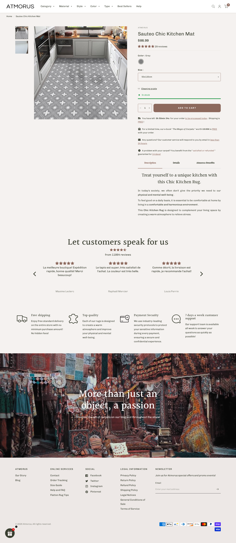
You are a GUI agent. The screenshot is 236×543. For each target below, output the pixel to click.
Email (158, 483)
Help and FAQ (57, 490)
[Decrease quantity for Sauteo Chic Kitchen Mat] (140, 108)
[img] (118, 249)
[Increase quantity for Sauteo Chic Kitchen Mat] (149, 108)
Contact (54, 475)
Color (93, 6)
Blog (17, 480)
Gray (141, 62)
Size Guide (56, 485)
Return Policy (128, 480)
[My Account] (219, 6)
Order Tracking (58, 480)
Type (107, 6)
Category (46, 6)
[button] (10, 533)
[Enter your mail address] (217, 489)
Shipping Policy (129, 490)
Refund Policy (128, 485)
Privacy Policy (128, 475)
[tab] (150, 163)
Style (80, 6)
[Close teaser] (16, 527)
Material (64, 6)
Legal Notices (128, 495)
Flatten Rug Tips (59, 495)
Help (138, 6)
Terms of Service (130, 508)
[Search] (213, 6)
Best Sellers (124, 6)
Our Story (20, 475)
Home (9, 16)
